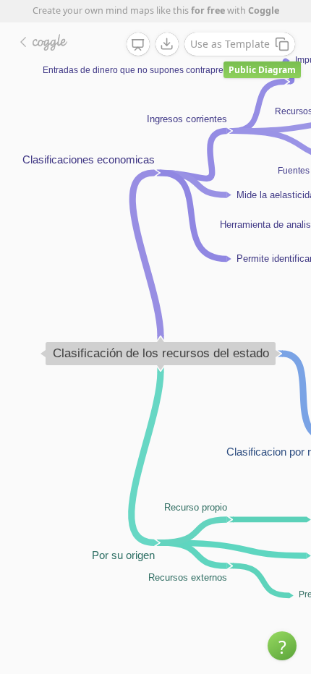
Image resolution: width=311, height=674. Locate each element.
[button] (282, 645)
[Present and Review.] (138, 44)
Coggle (263, 10)
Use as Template (230, 44)
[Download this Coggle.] (167, 44)
